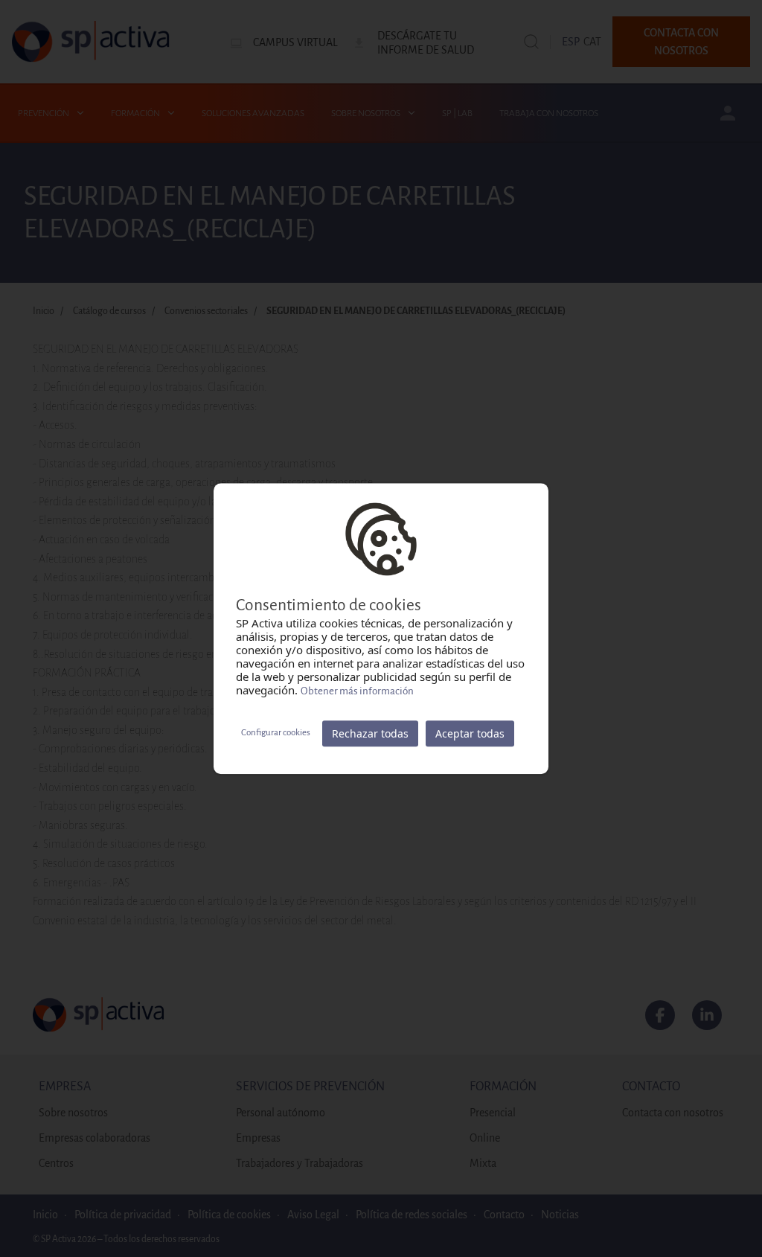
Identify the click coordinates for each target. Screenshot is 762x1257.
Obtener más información (357, 691)
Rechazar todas (370, 733)
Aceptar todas (470, 733)
